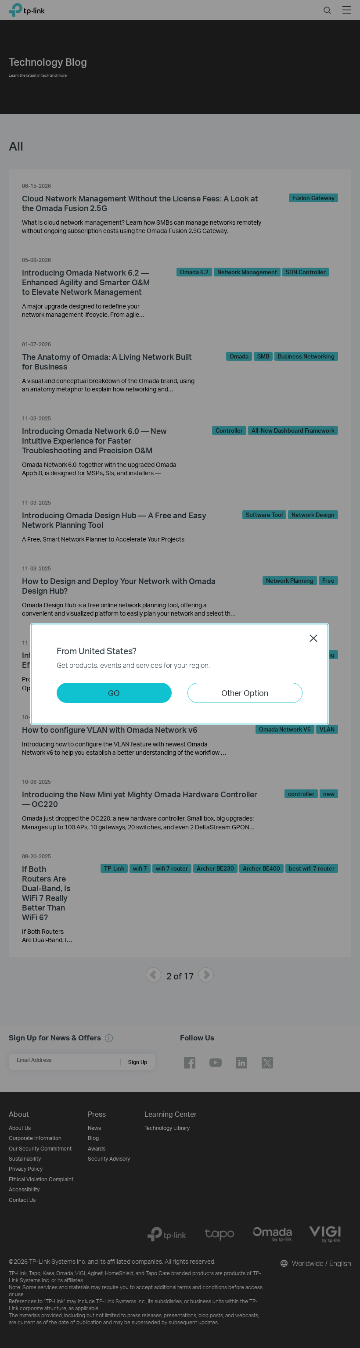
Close (313, 638)
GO (114, 693)
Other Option (244, 693)
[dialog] (180, 674)
